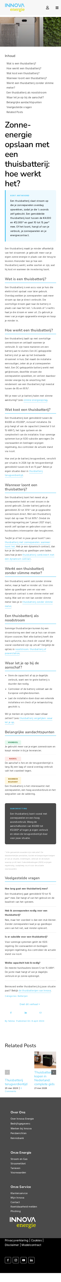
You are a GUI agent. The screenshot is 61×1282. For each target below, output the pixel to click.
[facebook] (8, 1260)
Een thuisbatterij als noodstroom (27, 93)
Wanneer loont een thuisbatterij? (27, 78)
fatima (11, 1021)
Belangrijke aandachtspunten (24, 102)
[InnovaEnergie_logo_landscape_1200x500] (15, 4)
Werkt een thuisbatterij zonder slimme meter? (30, 85)
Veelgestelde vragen (19, 107)
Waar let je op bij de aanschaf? (25, 97)
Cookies (36, 1240)
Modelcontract (31, 1245)
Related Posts (15, 112)
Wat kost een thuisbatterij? (23, 73)
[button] (7, 1072)
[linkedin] (31, 1260)
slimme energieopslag (35, 400)
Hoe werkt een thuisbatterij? (24, 68)
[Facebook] (11, 1012)
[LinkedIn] (25, 1012)
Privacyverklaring (16, 1240)
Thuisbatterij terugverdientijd (16, 1082)
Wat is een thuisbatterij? (21, 63)
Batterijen (23, 996)
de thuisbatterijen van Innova (35, 991)
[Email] (40, 1012)
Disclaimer (12, 1245)
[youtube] (23, 1260)
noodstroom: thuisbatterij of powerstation (25, 651)
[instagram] (16, 1260)
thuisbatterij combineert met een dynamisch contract (29, 557)
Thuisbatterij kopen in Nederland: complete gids (44, 1078)
